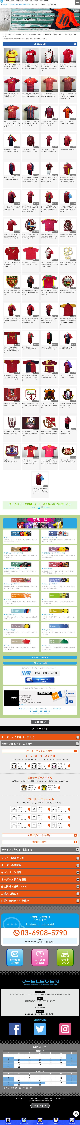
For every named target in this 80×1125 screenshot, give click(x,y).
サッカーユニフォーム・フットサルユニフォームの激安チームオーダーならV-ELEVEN (40, 1098)
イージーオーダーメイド (38, 756)
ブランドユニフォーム (38, 799)
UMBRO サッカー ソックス (61, 817)
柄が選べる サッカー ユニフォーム (62, 766)
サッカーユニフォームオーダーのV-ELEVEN (15, 4)
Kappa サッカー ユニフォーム (22, 825)
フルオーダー (48, 568)
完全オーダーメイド (39, 777)
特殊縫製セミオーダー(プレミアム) (54, 553)
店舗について (24, 704)
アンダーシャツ (48, 630)
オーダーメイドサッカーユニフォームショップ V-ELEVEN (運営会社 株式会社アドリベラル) (40, 994)
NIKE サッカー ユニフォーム (62, 809)
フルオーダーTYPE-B (50, 584)
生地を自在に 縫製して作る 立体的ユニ (52, 787)
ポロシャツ (47, 645)
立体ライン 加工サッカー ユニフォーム (42, 766)
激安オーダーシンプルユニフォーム (16, 568)
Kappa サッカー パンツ (41, 825)
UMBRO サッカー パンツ (41, 817)
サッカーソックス (11, 614)
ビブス (46, 599)
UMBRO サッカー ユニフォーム (22, 817)
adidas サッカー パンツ (41, 809)
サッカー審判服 (10, 630)
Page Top (39, 722)
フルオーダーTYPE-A (12, 584)
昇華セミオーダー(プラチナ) (14, 553)
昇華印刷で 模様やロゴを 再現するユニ (32, 787)
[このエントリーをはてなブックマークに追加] (39, 508)
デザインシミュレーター (51, 537)
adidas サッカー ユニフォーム (22, 809)
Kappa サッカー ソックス (61, 825)
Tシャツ (8, 645)
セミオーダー (10, 537)
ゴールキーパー (48, 614)
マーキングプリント (12, 599)
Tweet (33, 508)
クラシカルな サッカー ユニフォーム (22, 766)
